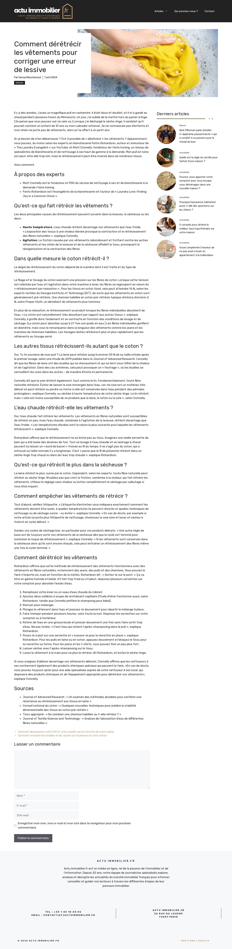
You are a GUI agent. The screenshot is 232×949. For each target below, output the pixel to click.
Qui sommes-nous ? (186, 11)
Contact (210, 11)
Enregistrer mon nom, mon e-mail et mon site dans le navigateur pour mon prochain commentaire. (74, 825)
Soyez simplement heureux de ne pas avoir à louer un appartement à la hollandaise (196, 251)
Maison (19, 83)
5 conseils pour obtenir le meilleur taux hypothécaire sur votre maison (196, 228)
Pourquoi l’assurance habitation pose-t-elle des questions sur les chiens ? (197, 206)
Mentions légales (195, 940)
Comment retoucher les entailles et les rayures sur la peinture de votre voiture (62, 735)
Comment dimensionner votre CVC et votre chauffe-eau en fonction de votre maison (66, 731)
